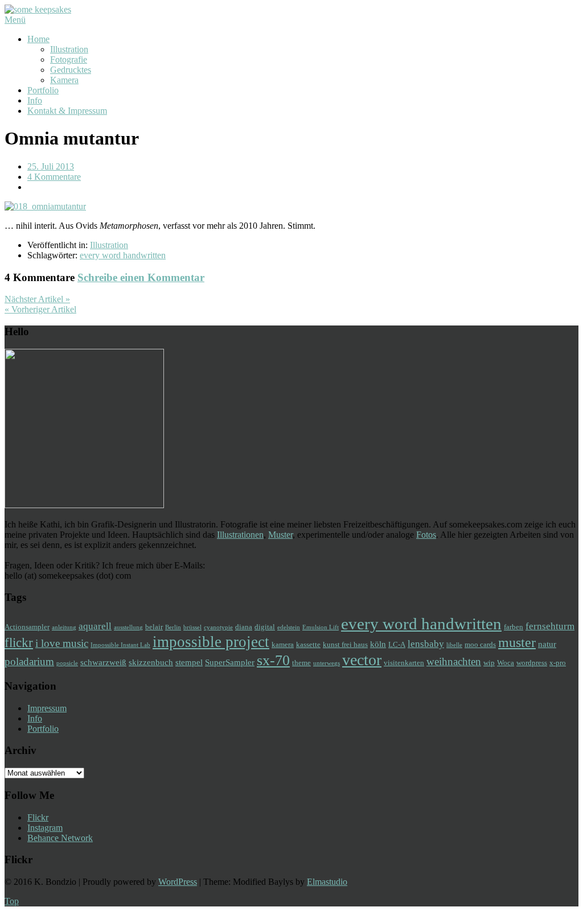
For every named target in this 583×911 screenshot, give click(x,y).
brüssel (192, 627)
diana (243, 627)
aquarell (95, 626)
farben (513, 627)
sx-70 (273, 660)
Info (34, 100)
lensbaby (426, 643)
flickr (19, 643)
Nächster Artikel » (37, 299)
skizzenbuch (151, 662)
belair (154, 627)
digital (264, 627)
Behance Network (60, 838)
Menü (15, 19)
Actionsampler (27, 627)
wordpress (531, 662)
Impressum (47, 708)
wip (489, 662)
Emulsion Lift (320, 627)
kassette (308, 644)
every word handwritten (123, 255)
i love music (61, 643)
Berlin (173, 627)
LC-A (396, 644)
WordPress (177, 882)
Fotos (426, 534)
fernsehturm (549, 626)
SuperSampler (229, 662)
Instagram (45, 827)
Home (38, 39)
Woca (505, 662)
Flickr (37, 817)
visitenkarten (404, 662)
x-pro (557, 662)
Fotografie (68, 59)
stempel (189, 662)
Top (12, 901)
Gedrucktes (70, 70)
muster (517, 642)
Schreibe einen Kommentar (140, 277)
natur (547, 644)
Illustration (69, 49)
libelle (454, 645)
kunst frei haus (345, 644)
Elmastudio (327, 882)
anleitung (64, 627)
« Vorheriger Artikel (40, 309)
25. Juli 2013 (50, 166)
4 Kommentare (54, 177)
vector (361, 660)
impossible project (211, 641)
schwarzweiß (103, 662)
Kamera (64, 80)
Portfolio (43, 90)
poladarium (29, 661)
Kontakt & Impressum (67, 111)
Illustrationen (240, 534)
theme (301, 662)
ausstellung (128, 627)
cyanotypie (218, 627)
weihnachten (453, 661)
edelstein (288, 627)
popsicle (67, 663)
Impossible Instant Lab (120, 645)
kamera (283, 644)
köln (378, 644)
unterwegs (326, 663)
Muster (280, 534)
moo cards (480, 644)
